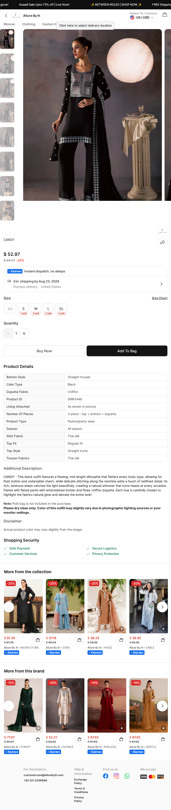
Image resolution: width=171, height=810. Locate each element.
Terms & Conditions (81, 790)
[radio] (10, 308)
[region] (7, 126)
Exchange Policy (80, 781)
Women (9, 24)
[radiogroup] (85, 308)
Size (7, 298)
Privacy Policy (79, 799)
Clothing (28, 24)
